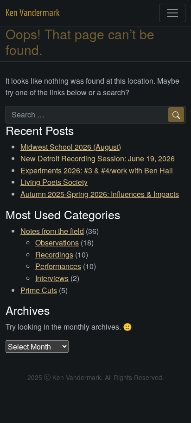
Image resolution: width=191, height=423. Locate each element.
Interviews (52, 278)
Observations (57, 242)
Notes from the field (52, 231)
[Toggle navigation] (172, 13)
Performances (58, 266)
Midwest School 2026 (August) (70, 146)
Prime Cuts (38, 290)
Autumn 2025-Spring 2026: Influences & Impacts (99, 194)
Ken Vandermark (33, 12)
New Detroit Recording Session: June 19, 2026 (97, 158)
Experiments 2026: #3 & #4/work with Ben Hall (96, 170)
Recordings (54, 254)
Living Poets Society (54, 182)
